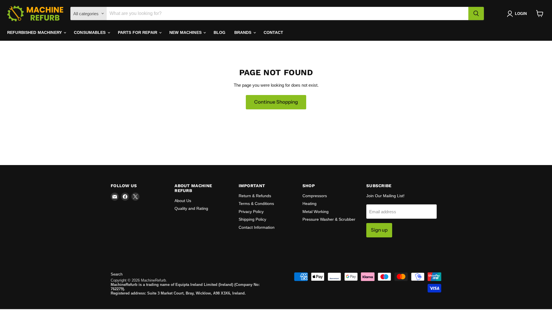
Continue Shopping (276, 102)
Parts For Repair (138, 32)
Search (116, 274)
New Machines (186, 32)
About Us (183, 200)
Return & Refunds (255, 195)
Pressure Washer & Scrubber (328, 219)
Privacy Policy (251, 211)
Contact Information (257, 227)
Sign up (379, 230)
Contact (273, 32)
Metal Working (315, 211)
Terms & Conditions (256, 203)
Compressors (314, 195)
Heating (309, 203)
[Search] (476, 13)
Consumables (90, 32)
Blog (220, 32)
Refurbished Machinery (35, 32)
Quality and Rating (191, 208)
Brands (243, 32)
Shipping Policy (252, 219)
